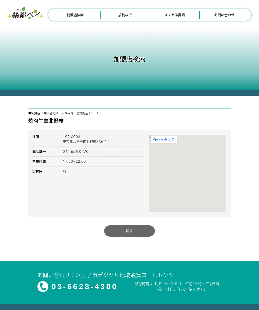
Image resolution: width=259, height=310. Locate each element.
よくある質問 (175, 14)
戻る (129, 230)
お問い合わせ (224, 14)
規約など (125, 14)
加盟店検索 (75, 14)
